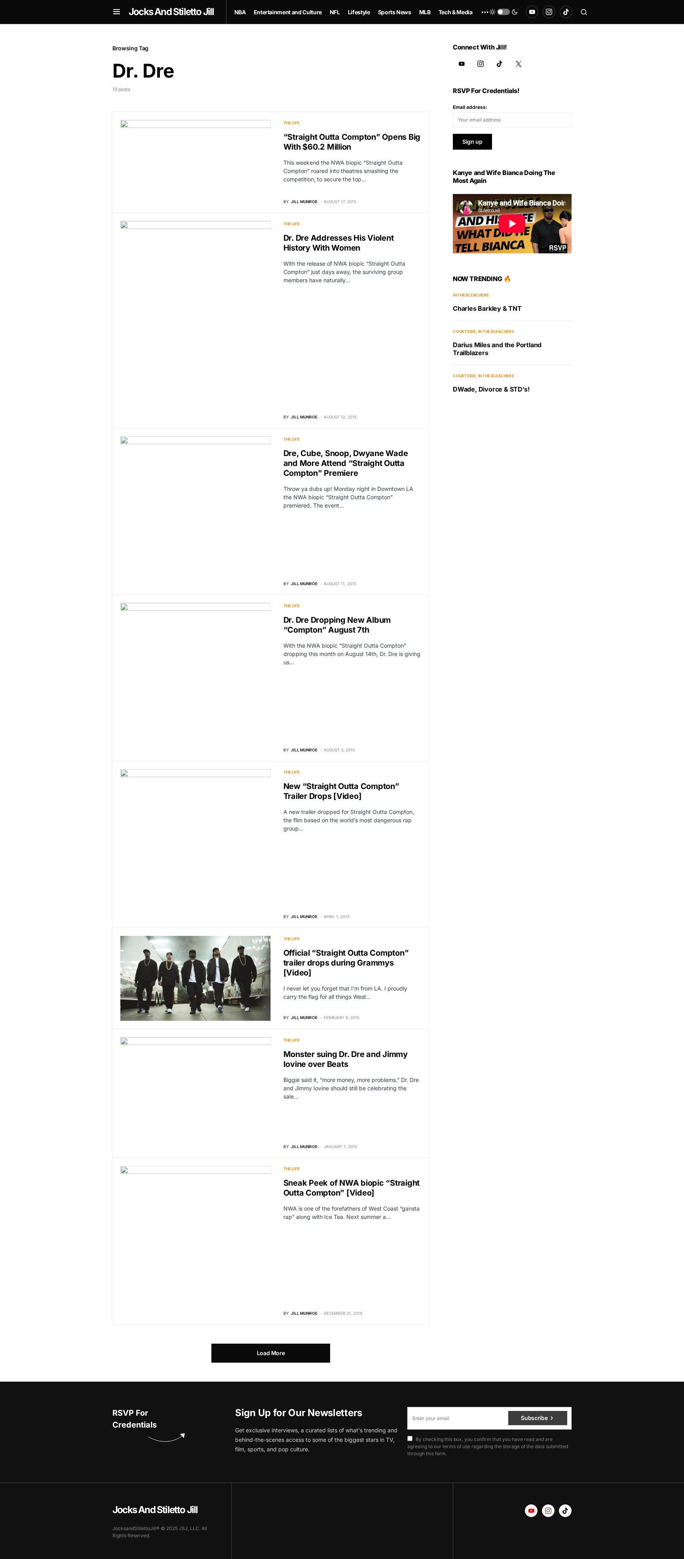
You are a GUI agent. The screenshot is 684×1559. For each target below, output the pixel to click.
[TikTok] (566, 12)
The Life (291, 122)
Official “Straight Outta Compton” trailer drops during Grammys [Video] (346, 962)
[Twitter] (518, 64)
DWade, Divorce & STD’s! (491, 389)
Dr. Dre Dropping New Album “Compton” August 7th (337, 625)
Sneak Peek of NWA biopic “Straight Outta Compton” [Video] (351, 1188)
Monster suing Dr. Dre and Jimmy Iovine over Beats (345, 1059)
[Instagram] (549, 12)
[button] (116, 12)
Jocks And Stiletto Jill (171, 11)
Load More (271, 1353)
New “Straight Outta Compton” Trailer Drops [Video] (341, 791)
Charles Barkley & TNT (487, 308)
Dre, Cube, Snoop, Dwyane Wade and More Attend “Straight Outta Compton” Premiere (345, 463)
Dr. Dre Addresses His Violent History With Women (338, 243)
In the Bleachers (471, 295)
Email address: (470, 107)
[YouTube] (532, 12)
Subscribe (534, 1418)
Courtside (464, 331)
